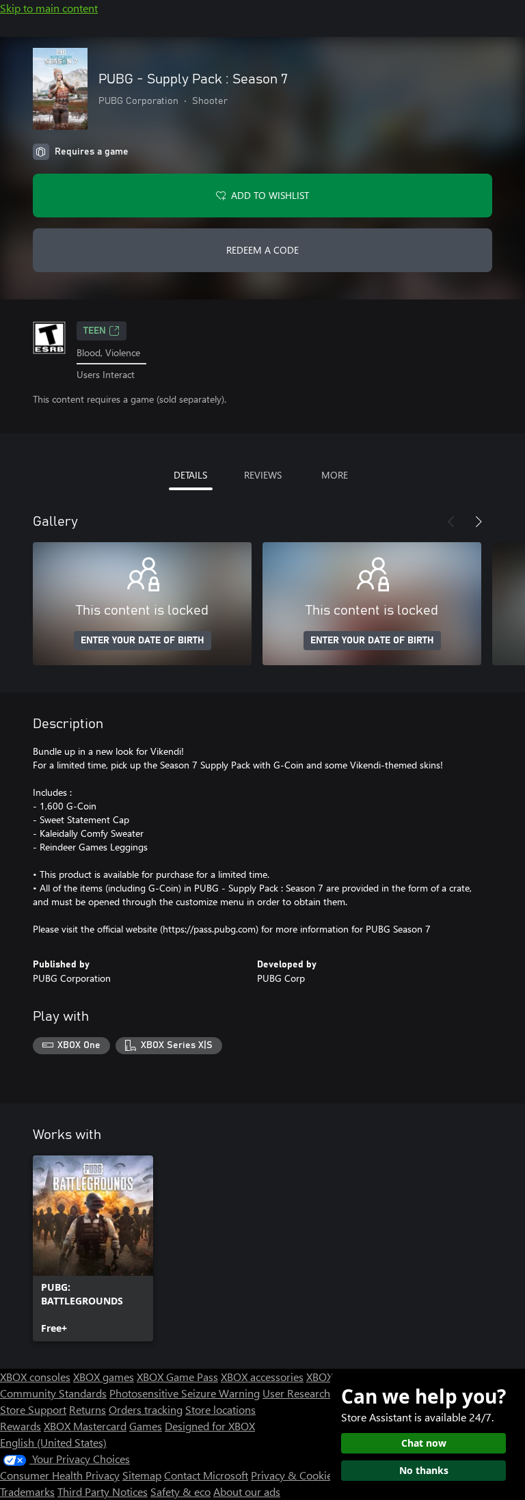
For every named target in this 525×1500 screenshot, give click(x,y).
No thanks (423, 1470)
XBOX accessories (262, 1376)
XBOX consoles (35, 1376)
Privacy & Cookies (294, 1475)
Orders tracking (146, 1409)
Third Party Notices (102, 1491)
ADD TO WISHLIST (270, 195)
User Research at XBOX (318, 1393)
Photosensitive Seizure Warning (184, 1393)
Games (145, 1426)
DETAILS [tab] (190, 474)
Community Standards (53, 1393)
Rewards (20, 1426)
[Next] (478, 521)
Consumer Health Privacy (60, 1475)
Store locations (220, 1409)
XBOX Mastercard (85, 1426)
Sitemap (141, 1475)
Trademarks (27, 1491)
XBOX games (103, 1376)
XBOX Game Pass (177, 1376)
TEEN (94, 331)
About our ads (246, 1491)
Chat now (423, 1442)
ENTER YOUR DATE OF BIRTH (142, 640)
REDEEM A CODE (262, 249)
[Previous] (451, 521)
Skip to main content (49, 8)
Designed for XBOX (210, 1426)
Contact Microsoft (206, 1475)
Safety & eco (180, 1491)
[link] (93, 1248)
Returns (87, 1409)
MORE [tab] (334, 474)
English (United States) (53, 1442)
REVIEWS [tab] (263, 474)
